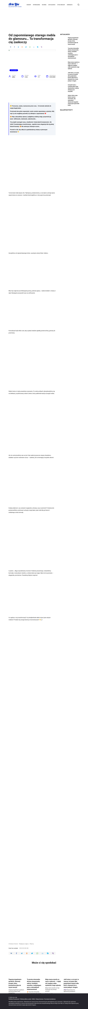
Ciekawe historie (13, 944)
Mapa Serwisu (39, 999)
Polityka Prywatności (14, 999)
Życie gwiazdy (61, 4)
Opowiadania (36, 4)
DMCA (33, 999)
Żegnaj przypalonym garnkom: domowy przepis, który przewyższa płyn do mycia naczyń (73, 41)
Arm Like (14, 4)
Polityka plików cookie (25, 999)
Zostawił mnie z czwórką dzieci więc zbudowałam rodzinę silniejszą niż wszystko (73, 88)
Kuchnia (44, 4)
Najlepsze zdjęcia (24, 944)
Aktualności (51, 4)
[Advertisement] (44, 22)
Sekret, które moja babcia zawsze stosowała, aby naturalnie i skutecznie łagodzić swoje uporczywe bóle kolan (73, 100)
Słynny (32, 944)
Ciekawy (29, 4)
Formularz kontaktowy (50, 999)
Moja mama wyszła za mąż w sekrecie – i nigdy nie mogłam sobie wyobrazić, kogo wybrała (73, 65)
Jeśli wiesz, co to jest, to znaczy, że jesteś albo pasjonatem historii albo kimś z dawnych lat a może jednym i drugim (73, 76)
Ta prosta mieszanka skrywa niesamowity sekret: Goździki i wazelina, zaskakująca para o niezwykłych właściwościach (73, 53)
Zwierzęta (69, 4)
